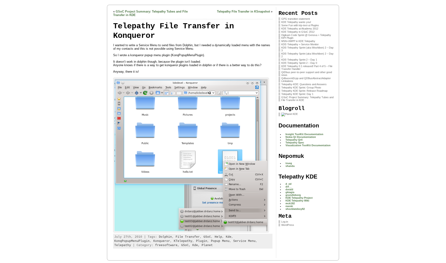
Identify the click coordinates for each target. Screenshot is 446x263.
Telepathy (122, 245)
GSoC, (186, 245)
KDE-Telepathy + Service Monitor (300, 44)
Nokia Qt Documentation (300, 137)
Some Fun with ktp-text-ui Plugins (300, 25)
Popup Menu (220, 241)
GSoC (207, 237)
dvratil (289, 189)
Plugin (201, 241)
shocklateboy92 (295, 209)
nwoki (289, 206)
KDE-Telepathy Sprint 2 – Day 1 (299, 59)
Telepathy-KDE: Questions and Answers (304, 84)
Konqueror (161, 241)
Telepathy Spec (294, 142)
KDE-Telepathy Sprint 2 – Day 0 (299, 63)
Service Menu (244, 241)
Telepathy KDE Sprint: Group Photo (301, 87)
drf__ (288, 186)
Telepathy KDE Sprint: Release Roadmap (304, 90)
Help (218, 237)
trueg (288, 163)
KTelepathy (183, 241)
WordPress (287, 225)
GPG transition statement (295, 18)
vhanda (290, 166)
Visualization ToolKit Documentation (308, 145)
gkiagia (289, 192)
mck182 (290, 203)
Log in (284, 221)
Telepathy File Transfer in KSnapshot (243, 11)
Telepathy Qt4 (293, 139)
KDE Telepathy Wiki (297, 200)
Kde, (197, 245)
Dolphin (165, 237)
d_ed (288, 183)
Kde (228, 237)
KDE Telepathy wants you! (296, 22)
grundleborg (293, 195)
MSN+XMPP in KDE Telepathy (298, 41)
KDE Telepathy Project (299, 197)
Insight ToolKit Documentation (304, 134)
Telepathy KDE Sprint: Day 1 (297, 94)
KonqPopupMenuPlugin (132, 241)
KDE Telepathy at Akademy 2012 (299, 28)
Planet (207, 245)
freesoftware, (168, 245)
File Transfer (188, 237)
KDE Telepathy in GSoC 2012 (298, 31)
